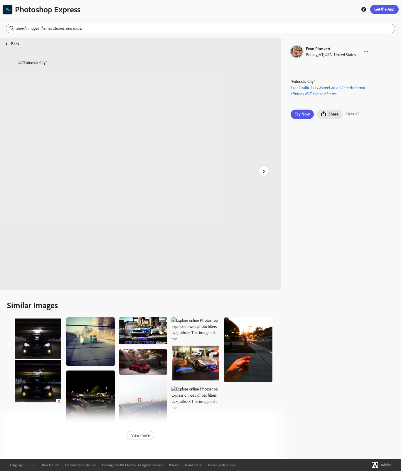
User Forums (50, 465)
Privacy (174, 465)
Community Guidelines (80, 465)
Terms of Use (193, 465)
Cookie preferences (221, 465)
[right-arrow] (264, 171)
